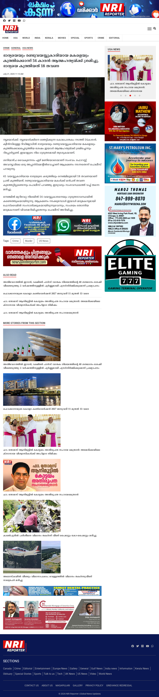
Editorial (114, 38)
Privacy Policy (94, 685)
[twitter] (9, 21)
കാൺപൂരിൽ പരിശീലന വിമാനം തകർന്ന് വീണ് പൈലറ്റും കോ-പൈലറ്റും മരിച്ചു (49, 535)
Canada (7, 668)
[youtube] (19, 21)
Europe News (60, 668)
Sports (88, 38)
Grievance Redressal (119, 685)
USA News (27, 48)
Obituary (7, 673)
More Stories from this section (24, 323)
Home (5, 38)
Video (93, 673)
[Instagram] (14, 21)
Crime (101, 38)
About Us (47, 685)
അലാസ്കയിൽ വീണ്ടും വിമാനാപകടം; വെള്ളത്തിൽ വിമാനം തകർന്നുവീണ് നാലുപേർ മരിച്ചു (47, 578)
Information (126, 668)
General (16, 48)
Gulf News (96, 668)
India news (111, 668)
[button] (121, 95)
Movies (62, 38)
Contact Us (32, 685)
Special (75, 38)
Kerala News (142, 668)
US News (43, 241)
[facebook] (4, 21)
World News (105, 673)
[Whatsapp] (24, 21)
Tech (59, 673)
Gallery (73, 668)
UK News (70, 673)
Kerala (49, 38)
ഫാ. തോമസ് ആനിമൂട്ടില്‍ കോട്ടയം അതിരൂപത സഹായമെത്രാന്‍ (40, 313)
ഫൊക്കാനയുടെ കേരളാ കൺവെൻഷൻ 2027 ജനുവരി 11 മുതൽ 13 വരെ (46, 293)
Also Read (9, 274)
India (37, 38)
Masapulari (63, 685)
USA (15, 38)
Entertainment (42, 668)
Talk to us (49, 673)
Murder (28, 241)
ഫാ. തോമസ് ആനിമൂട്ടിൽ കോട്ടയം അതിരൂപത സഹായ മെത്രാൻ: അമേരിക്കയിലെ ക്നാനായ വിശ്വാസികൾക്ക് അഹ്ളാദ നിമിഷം (51, 303)
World (26, 38)
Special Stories (23, 673)
